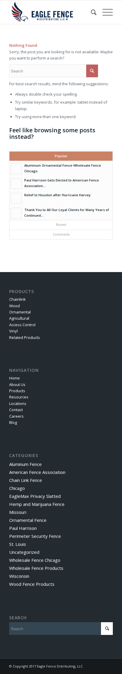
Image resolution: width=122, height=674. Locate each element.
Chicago (17, 488)
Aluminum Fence (25, 464)
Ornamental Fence (27, 520)
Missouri (17, 512)
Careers (16, 416)
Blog (13, 422)
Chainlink (17, 299)
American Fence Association (37, 472)
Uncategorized (24, 552)
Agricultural (19, 318)
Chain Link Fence (25, 480)
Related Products (24, 337)
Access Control (22, 324)
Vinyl (13, 331)
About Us (17, 384)
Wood (14, 305)
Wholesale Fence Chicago (34, 560)
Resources (18, 397)
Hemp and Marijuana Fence (37, 504)
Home (14, 378)
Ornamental (20, 312)
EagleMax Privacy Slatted (35, 496)
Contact (16, 409)
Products (17, 390)
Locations (17, 403)
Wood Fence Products (31, 584)
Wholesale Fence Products (36, 568)
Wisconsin (19, 576)
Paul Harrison (23, 528)
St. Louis (17, 544)
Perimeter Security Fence (35, 536)
